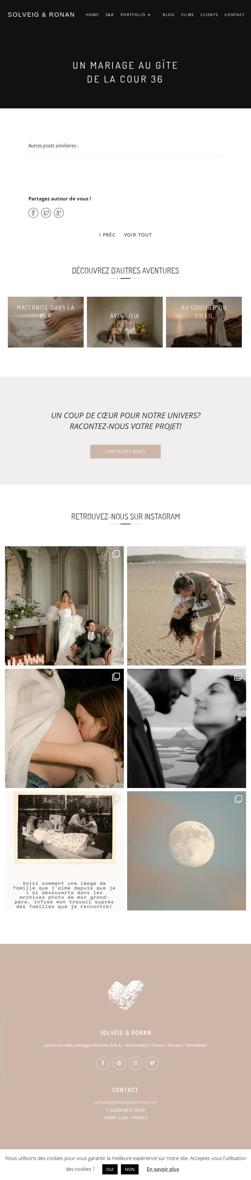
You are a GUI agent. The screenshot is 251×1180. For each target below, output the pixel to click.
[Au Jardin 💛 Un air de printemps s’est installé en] (64, 728)
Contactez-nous (125, 451)
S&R (110, 14)
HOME (92, 14)
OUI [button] (110, 1169)
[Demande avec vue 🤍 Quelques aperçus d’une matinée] (186, 728)
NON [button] (130, 1169)
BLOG (169, 14)
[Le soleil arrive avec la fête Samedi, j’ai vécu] (186, 605)
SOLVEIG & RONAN (41, 14)
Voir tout (138, 235)
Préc (108, 235)
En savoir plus (163, 1169)
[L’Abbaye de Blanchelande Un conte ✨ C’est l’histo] (64, 605)
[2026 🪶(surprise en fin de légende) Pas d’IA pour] (186, 850)
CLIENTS (209, 14)
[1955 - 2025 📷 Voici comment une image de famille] (64, 850)
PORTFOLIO (134, 14)
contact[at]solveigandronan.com (125, 1102)
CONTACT (235, 14)
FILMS (187, 14)
